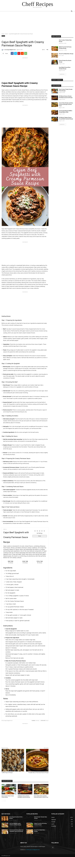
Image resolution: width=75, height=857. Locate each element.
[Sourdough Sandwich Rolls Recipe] (5, 818)
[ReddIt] (22, 53)
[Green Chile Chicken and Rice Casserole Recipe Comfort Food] (41, 789)
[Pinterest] (18, 53)
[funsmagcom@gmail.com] (3, 49)
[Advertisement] (37, 23)
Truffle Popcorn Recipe (7, 772)
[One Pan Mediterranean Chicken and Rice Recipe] (5, 825)
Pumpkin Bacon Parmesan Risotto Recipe (38, 772)
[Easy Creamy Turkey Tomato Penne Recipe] (9, 789)
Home (3, 33)
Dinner (6, 33)
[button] (71, 11)
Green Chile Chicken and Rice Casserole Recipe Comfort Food (66, 104)
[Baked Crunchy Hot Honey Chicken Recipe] (54, 48)
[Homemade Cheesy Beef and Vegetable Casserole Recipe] (5, 831)
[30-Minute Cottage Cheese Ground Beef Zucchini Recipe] (54, 119)
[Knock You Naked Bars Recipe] (54, 55)
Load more (62, 74)
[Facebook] (12, 53)
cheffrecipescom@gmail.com (33, 849)
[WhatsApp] (25, 53)
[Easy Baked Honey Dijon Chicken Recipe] (54, 69)
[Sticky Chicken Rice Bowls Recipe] (54, 62)
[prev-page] (2, 801)
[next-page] (5, 801)
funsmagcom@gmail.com (10, 49)
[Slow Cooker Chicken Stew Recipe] (54, 41)
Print (39, 536)
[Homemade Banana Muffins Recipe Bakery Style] (54, 112)
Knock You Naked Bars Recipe (66, 53)
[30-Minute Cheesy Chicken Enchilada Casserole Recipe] (25, 789)
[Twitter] (15, 53)
